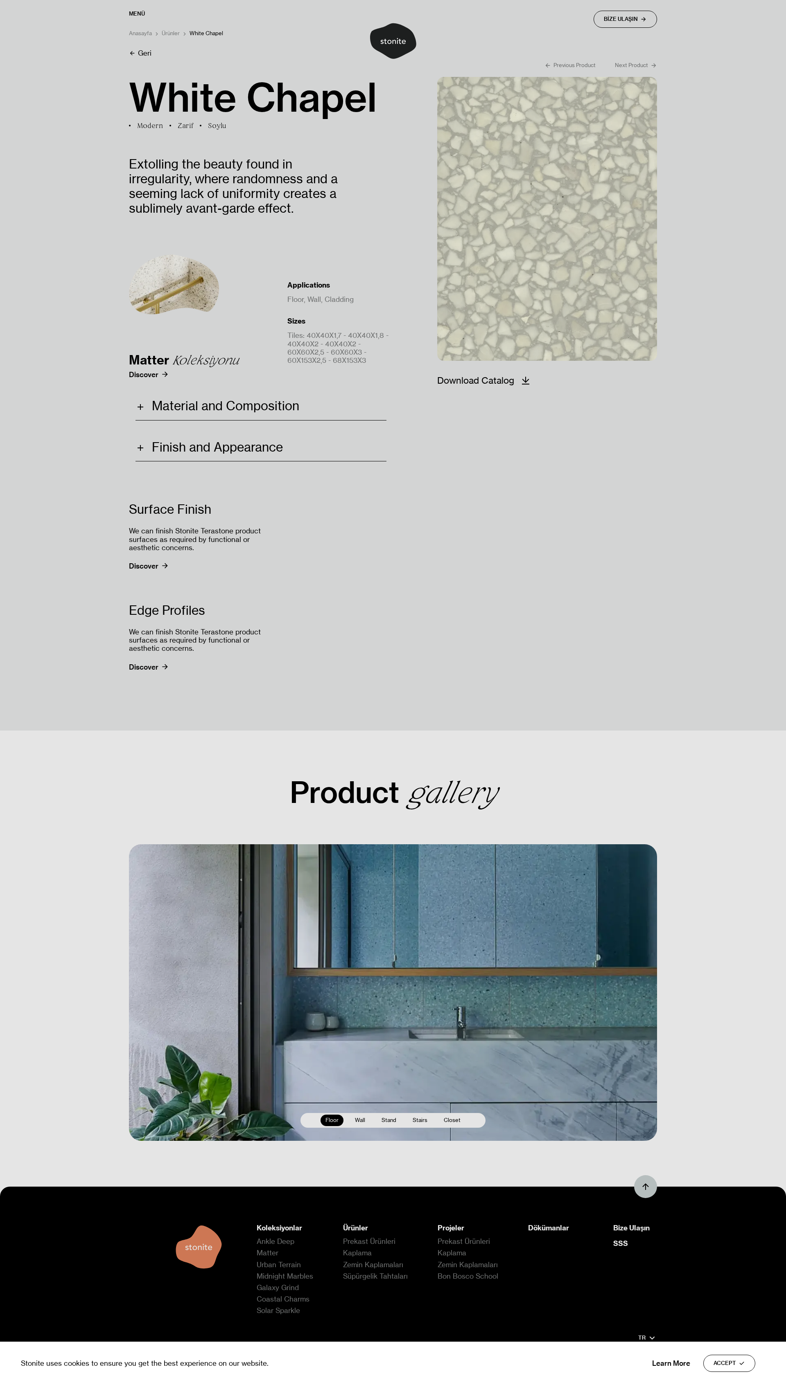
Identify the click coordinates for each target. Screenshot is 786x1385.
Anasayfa (140, 33)
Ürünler (171, 33)
